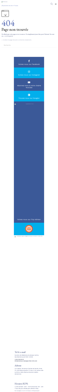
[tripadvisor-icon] (29, 103)
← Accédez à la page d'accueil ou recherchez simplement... (17, 39)
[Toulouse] (10, 3)
